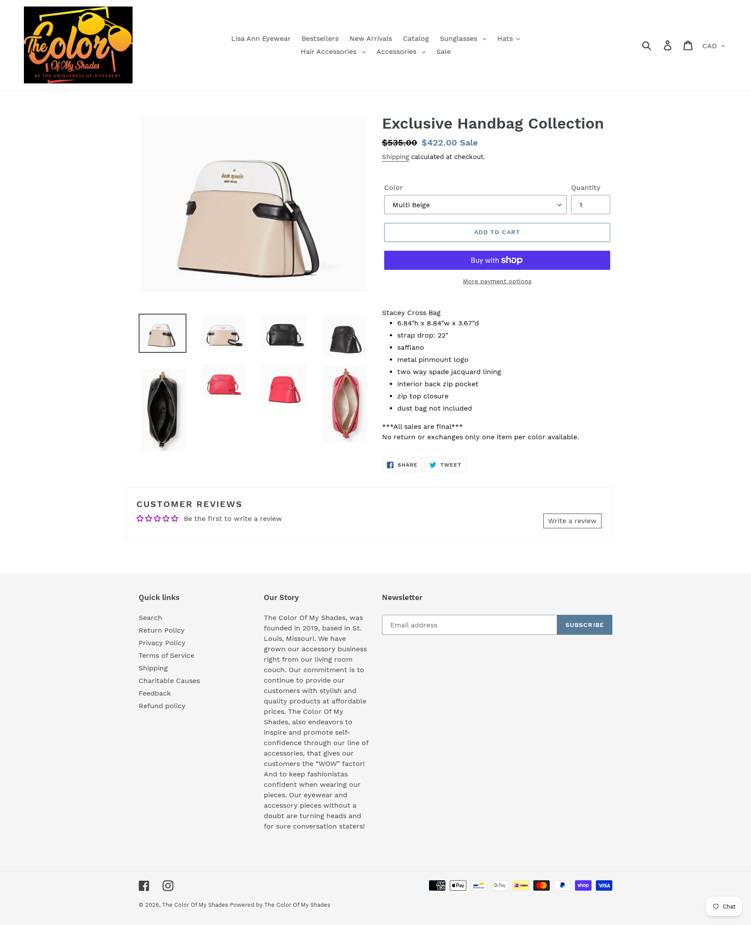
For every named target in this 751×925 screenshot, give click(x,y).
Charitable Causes (169, 680)
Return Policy (162, 630)
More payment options (497, 281)
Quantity (586, 187)
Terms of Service (166, 655)
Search (150, 617)
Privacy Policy (162, 643)
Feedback (155, 693)
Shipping (395, 157)
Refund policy (162, 706)
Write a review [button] (572, 521)
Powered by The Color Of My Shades (280, 905)
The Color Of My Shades (196, 905)
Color (393, 187)
